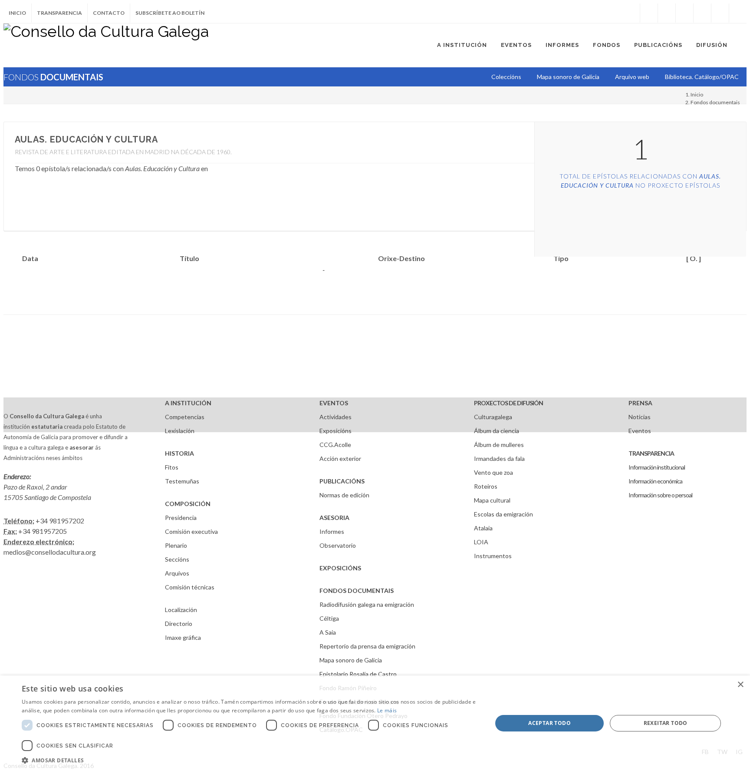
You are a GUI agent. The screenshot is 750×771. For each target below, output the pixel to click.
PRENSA (640, 403)
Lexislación (179, 430)
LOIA (481, 542)
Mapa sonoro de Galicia (350, 660)
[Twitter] (666, 13)
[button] (250, 760)
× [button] (740, 685)
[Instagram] (631, 13)
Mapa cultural (492, 500)
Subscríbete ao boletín (169, 13)
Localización (181, 609)
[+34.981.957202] (720, 13)
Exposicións (335, 430)
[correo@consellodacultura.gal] (738, 13)
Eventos (639, 430)
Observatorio (337, 545)
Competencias (184, 416)
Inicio (17, 13)
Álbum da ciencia (496, 430)
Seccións (177, 559)
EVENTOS (333, 403)
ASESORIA (334, 517)
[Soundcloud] (684, 13)
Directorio (178, 623)
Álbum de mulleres (499, 444)
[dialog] (375, 723)
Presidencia (181, 517)
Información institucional (656, 467)
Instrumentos (493, 555)
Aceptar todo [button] (549, 723)
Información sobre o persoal (660, 495)
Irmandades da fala (499, 458)
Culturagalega (493, 416)
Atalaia (483, 528)
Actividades (335, 416)
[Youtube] (702, 13)
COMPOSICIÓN (188, 503)
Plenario (176, 545)
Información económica (655, 481)
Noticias (639, 416)
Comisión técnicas (189, 587)
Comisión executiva (191, 531)
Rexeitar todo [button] (666, 723)
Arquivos (177, 573)
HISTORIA (179, 453)
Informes (331, 531)
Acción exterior (340, 458)
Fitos (171, 467)
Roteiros (485, 486)
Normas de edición (344, 495)
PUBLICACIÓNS (342, 481)
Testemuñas (182, 481)
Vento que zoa (493, 472)
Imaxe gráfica (183, 637)
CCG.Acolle (335, 444)
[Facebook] (649, 13)
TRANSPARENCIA (651, 453)
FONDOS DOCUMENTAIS (356, 590)
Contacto (109, 13)
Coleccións (506, 76)
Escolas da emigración (503, 514)
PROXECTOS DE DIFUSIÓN (508, 403)
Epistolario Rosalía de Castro (358, 674)
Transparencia (59, 13)
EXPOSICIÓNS (340, 568)
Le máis (387, 710)
